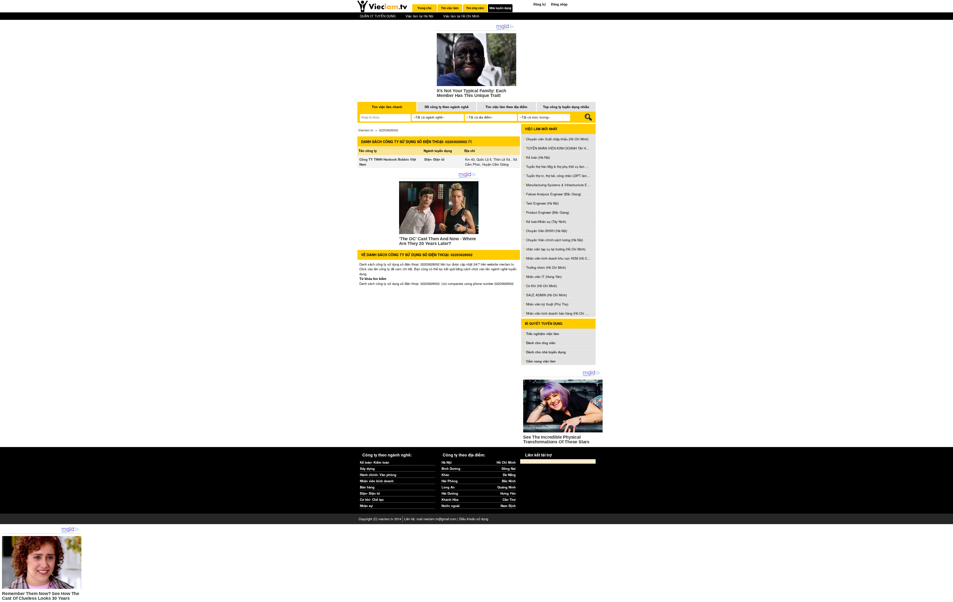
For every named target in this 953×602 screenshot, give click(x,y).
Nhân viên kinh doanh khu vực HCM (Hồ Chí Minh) (558, 258)
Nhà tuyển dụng (500, 8)
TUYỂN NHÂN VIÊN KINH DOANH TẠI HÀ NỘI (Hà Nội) (558, 148)
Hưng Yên (508, 493)
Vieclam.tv (366, 130)
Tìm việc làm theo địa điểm (506, 106)
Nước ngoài (451, 505)
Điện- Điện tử (434, 159)
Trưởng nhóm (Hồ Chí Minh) (546, 267)
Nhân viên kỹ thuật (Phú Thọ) (547, 304)
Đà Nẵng (509, 474)
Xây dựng (367, 468)
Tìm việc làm (449, 8)
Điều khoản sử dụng (473, 518)
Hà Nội (447, 462)
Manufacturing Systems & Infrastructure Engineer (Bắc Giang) (558, 184)
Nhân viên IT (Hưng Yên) (544, 276)
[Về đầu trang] (948, 597)
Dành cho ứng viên (540, 342)
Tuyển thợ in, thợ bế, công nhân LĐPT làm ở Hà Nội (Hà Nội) (558, 175)
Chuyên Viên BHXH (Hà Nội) (546, 230)
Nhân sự (366, 505)
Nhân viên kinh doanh (377, 481)
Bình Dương (451, 468)
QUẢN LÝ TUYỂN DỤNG (378, 16)
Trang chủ (424, 8)
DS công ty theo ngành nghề (447, 106)
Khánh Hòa (450, 499)
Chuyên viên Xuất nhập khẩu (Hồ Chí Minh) (557, 139)
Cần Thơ (509, 499)
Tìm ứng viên (475, 8)
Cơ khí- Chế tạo (372, 499)
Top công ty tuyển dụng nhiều (566, 106)
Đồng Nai (509, 468)
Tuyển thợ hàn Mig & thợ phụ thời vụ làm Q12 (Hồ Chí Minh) (558, 166)
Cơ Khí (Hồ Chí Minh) (541, 285)
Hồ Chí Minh (506, 462)
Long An (448, 487)
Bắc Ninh (509, 481)
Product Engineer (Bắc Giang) (547, 212)
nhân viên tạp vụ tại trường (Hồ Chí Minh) (555, 249)
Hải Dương (450, 493)
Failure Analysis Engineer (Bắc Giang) (553, 194)
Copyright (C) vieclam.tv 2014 (380, 518)
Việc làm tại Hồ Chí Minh (461, 16)
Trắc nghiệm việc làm (543, 333)
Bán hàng (367, 487)
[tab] (424, 8)
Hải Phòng (450, 481)
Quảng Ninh (506, 487)
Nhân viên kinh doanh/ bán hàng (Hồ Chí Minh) (558, 313)
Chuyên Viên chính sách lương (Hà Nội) (554, 240)
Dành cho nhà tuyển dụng (546, 352)
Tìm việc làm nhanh (387, 106)
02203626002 (388, 130)
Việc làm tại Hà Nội (419, 16)
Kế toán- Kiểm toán (374, 462)
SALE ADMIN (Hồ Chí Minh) (546, 295)
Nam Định (508, 505)
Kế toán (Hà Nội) (538, 157)
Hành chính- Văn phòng (378, 474)
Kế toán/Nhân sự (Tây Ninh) (546, 221)
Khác (445, 474)
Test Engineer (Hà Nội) (542, 203)
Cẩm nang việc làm (541, 361)
